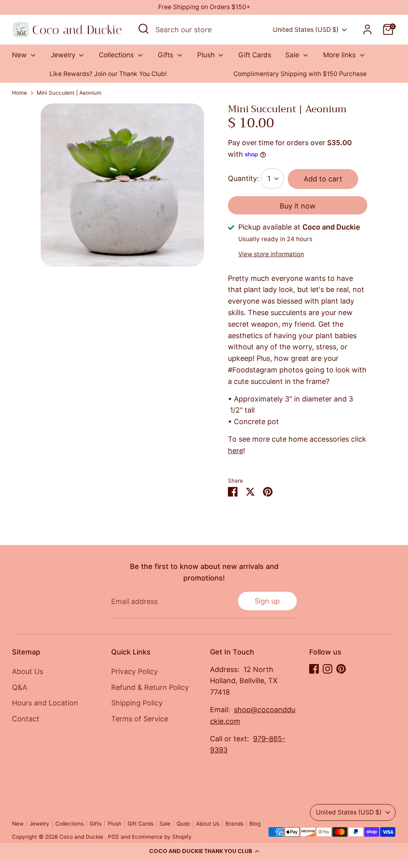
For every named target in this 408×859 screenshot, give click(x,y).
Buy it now (298, 206)
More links (340, 55)
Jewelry (64, 55)
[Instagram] (327, 669)
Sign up (267, 601)
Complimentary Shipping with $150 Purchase (300, 74)
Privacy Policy (134, 671)
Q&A (19, 687)
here (235, 450)
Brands (234, 823)
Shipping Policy (137, 703)
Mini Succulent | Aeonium (69, 93)
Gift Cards (254, 55)
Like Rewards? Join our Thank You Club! (108, 74)
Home (19, 93)
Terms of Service (139, 719)
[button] (204, 851)
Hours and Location (45, 703)
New (20, 55)
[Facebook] (314, 669)
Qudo (183, 823)
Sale (293, 55)
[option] (108, 74)
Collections (117, 55)
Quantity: (243, 178)
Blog (255, 823)
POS (113, 837)
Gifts (166, 55)
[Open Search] (143, 29)
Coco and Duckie (82, 837)
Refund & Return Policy (150, 687)
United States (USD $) (306, 29)
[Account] (367, 29)
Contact (25, 719)
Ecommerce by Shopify (162, 837)
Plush (207, 55)
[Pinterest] (341, 669)
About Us (27, 671)
